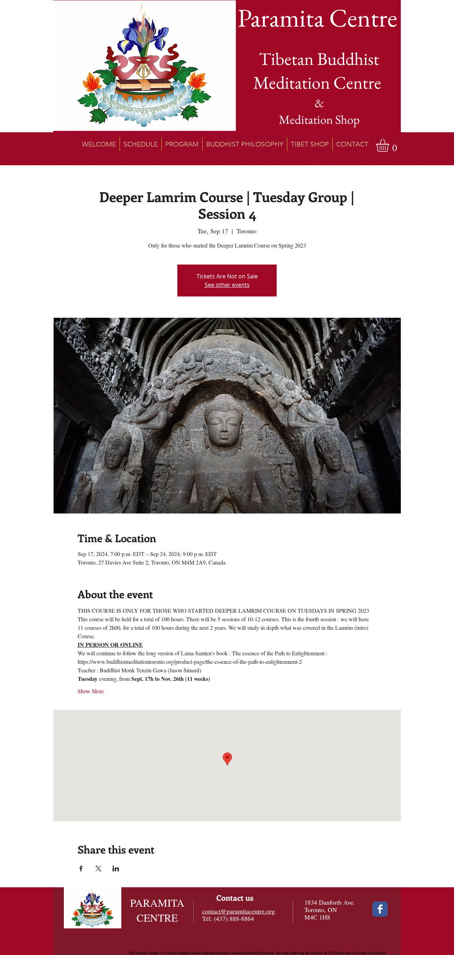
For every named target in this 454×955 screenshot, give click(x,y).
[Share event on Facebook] (81, 868)
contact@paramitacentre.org (238, 911)
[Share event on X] (98, 868)
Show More (91, 691)
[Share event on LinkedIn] (115, 868)
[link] (390, 145)
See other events (227, 285)
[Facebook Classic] (380, 909)
